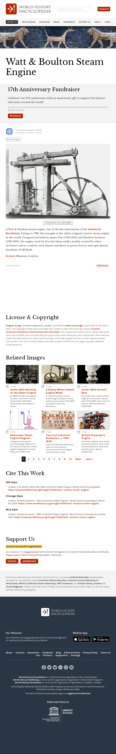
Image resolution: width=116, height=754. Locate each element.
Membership (29, 561)
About (97, 22)
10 (70, 459)
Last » (89, 459)
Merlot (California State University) (37, 583)
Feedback (48, 652)
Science (11, 256)
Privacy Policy (90, 652)
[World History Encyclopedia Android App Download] (101, 639)
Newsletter (33, 652)
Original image (13, 325)
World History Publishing (26, 679)
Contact (20, 652)
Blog (58, 652)
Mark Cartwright (74, 325)
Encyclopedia (28, 22)
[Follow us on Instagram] (66, 668)
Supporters (61, 655)
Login (107, 22)
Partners (47, 655)
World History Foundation (32, 677)
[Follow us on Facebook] (44, 668)
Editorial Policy (72, 652)
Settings (75, 655)
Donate (12, 561)
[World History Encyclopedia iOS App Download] (82, 639)
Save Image (13, 139)
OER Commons (65, 583)
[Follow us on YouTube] (71, 668)
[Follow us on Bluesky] (55, 668)
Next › (78, 459)
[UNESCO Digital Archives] (58, 713)
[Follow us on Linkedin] (60, 668)
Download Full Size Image (58, 223)
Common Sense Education (53, 580)
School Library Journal (89, 583)
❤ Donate (15, 115)
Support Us (84, 22)
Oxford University (79, 577)
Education (44, 22)
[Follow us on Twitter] (49, 668)
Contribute (69, 22)
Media (56, 22)
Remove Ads (102, 266)
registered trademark (78, 693)
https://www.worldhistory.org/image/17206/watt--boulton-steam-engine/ (48, 490)
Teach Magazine (14, 586)
